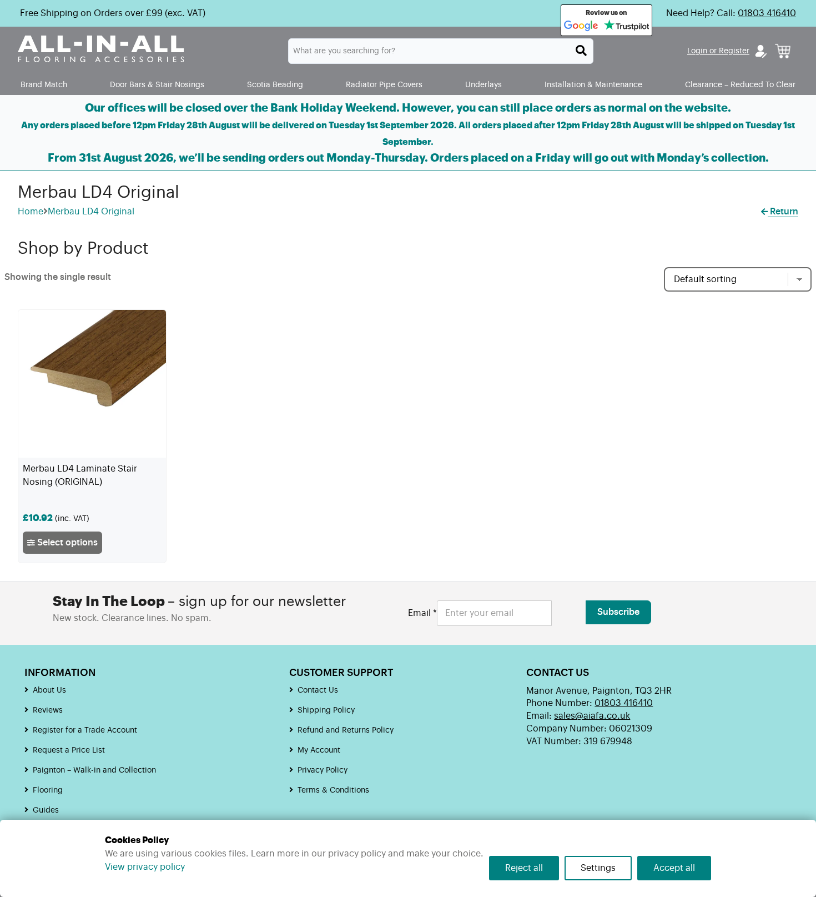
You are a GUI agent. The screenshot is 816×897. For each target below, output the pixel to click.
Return (783, 211)
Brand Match (44, 85)
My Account (319, 750)
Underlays (483, 85)
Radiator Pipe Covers (384, 85)
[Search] (581, 50)
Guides (46, 810)
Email (422, 613)
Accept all (674, 868)
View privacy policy (145, 867)
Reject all (524, 868)
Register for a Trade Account (85, 730)
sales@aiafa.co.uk (592, 715)
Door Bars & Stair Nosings (157, 85)
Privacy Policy (322, 770)
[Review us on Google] (581, 26)
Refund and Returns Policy (346, 730)
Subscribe (618, 612)
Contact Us (318, 690)
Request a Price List (69, 750)
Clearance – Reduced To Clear (740, 85)
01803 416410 (767, 13)
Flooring (48, 790)
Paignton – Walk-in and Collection (94, 770)
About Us (49, 690)
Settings (598, 868)
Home (30, 211)
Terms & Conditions (333, 790)
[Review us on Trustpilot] (626, 26)
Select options (66, 542)
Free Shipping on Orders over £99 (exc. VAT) (112, 13)
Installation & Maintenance (593, 85)
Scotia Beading (275, 85)
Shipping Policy (326, 710)
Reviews (48, 710)
